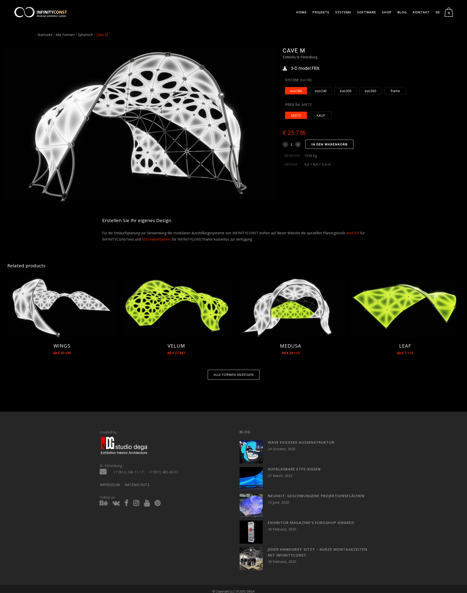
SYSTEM (291, 80)
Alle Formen (65, 34)
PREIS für (292, 104)
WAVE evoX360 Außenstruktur (301, 442)
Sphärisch (85, 34)
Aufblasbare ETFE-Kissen (294, 469)
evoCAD (352, 233)
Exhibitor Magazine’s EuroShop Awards (311, 522)
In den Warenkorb (329, 144)
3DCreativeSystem (156, 239)
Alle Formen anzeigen (234, 374)
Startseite (45, 34)
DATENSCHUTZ (137, 484)
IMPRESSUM (110, 484)
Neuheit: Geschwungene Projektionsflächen (316, 495)
